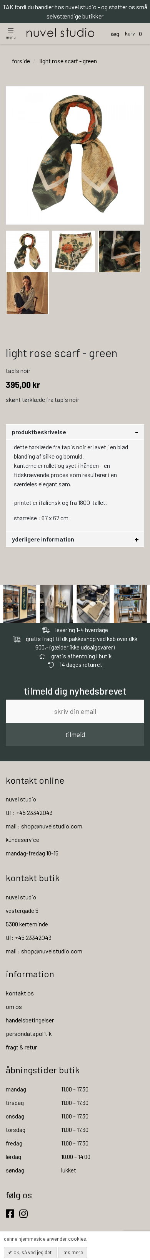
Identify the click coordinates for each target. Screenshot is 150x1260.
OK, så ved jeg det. (32, 1252)
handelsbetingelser (30, 1020)
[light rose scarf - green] (27, 250)
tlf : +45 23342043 (29, 812)
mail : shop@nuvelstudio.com (44, 826)
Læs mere (72, 1252)
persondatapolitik (29, 1033)
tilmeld (75, 734)
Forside (21, 60)
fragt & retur (21, 1047)
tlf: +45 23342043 (29, 937)
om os (14, 1006)
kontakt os (20, 993)
